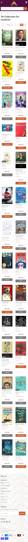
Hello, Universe (5, 269)
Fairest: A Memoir (5, 237)
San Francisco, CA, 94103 (5, 491)
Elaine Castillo (4, 79)
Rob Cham (3, 329)
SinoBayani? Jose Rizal (6, 390)
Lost (16, 328)
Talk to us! (7, 528)
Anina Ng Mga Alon (20, 72)
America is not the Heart (7, 78)
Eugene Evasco (18, 74)
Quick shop (7, 53)
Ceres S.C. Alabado (5, 303)
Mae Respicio (4, 110)
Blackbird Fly (18, 109)
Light (3, 327)
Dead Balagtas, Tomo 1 (6, 134)
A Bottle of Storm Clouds (7, 47)
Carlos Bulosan (18, 48)
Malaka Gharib (18, 272)
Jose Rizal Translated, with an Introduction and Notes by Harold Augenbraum (7, 363)
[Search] (25, 8)
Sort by (8, 24)
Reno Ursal (4, 208)
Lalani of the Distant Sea (21, 302)
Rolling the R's (19, 357)
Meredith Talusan (5, 239)
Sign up (22, 513)
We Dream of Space (6, 456)
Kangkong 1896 (5, 302)
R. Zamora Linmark (19, 358)
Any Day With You (5, 109)
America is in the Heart (20, 47)
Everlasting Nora (19, 204)
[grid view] (21, 25)
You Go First (18, 456)
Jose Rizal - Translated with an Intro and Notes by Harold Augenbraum (21, 173)
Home (2, 13)
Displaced (18, 138)
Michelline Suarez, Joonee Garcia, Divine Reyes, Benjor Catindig (20, 239)
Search (2, 528)
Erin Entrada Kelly (19, 110)
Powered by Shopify (4, 532)
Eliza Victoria (4, 48)
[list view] (25, 25)
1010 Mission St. (4, 488)
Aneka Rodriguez (18, 139)
